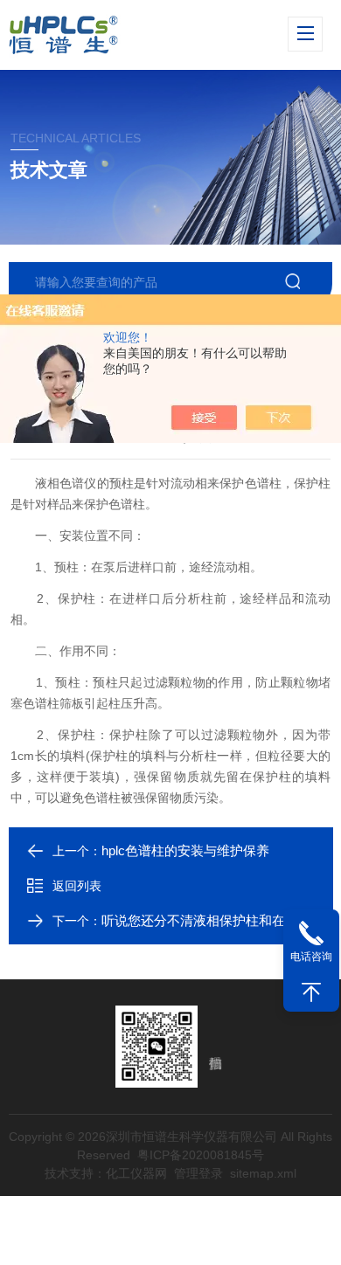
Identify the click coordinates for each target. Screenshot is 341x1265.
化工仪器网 (136, 1173)
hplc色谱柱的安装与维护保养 (185, 850)
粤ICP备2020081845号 (200, 1155)
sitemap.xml (263, 1173)
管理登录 (198, 1173)
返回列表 (76, 886)
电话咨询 (311, 956)
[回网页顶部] (311, 992)
